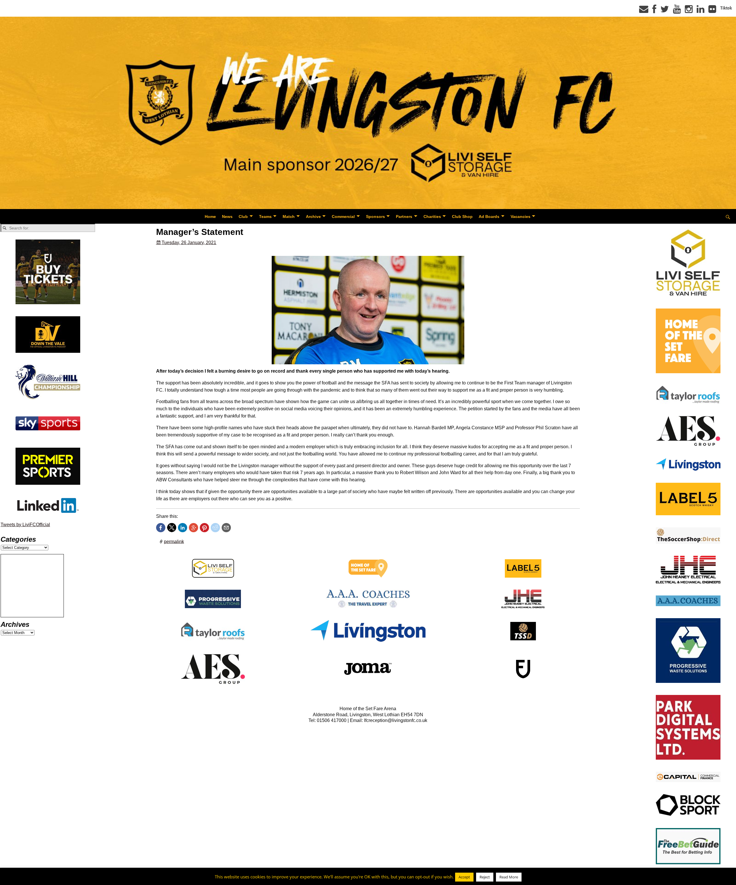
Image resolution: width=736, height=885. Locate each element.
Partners (404, 216)
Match (289, 216)
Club (243, 216)
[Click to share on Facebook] (160, 527)
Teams (265, 216)
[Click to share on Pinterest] (204, 527)
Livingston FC (31, 880)
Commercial (343, 216)
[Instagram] (689, 11)
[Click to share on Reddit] (215, 527)
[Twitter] (664, 11)
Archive (313, 216)
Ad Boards (489, 216)
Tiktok (726, 8)
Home (210, 216)
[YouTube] (677, 11)
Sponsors (375, 216)
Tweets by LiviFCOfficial (25, 524)
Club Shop (462, 216)
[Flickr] (712, 11)
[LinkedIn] (700, 11)
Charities (432, 216)
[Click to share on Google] (193, 527)
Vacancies (520, 216)
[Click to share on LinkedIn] (182, 527)
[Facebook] (654, 11)
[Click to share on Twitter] (171, 527)
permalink (174, 541)
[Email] (643, 11)
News (227, 216)
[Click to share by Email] (226, 527)
